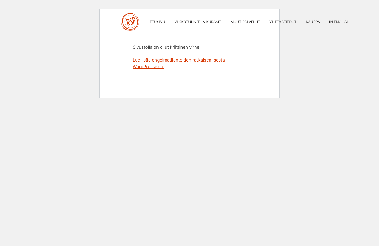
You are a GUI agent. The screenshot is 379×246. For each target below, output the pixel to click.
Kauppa (313, 22)
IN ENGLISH (339, 22)
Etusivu (157, 22)
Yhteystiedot (283, 22)
